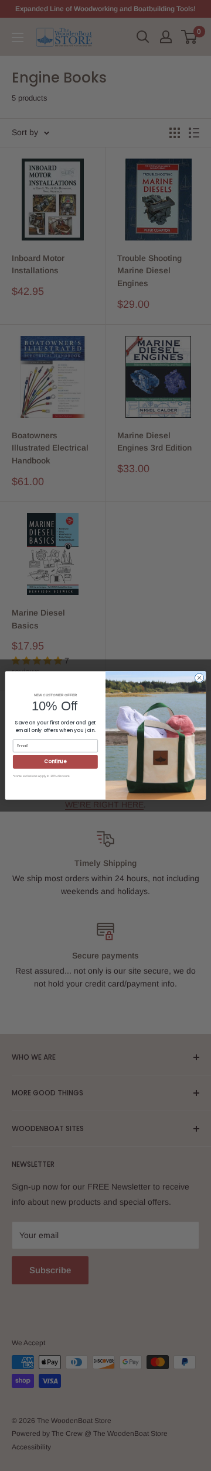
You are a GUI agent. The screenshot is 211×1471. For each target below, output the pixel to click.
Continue (55, 761)
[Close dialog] (199, 677)
